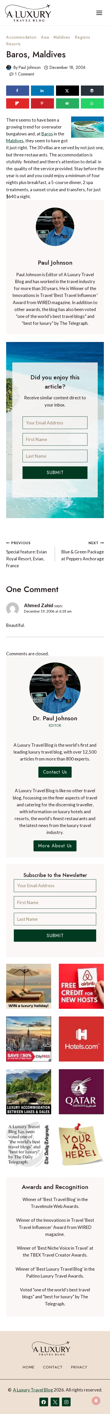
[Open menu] (99, 13)
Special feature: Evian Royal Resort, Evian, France (26, 554)
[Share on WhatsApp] (92, 103)
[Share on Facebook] (17, 90)
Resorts (13, 44)
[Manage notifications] (96, 1401)
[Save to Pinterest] (42, 103)
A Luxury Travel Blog (33, 1389)
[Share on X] (67, 90)
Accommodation (21, 37)
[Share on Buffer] (92, 90)
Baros (47, 133)
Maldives (61, 37)
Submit (55, 472)
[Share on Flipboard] (17, 103)
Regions (82, 37)
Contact (53, 1367)
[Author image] (8, 67)
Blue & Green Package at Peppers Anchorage (82, 551)
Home (29, 1367)
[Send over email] (67, 103)
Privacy (79, 1367)
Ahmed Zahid (38, 605)
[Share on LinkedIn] (42, 90)
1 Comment (24, 74)
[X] (55, 1402)
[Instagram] (66, 1402)
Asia (45, 37)
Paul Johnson (29, 67)
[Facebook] (43, 1402)
